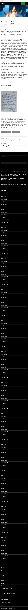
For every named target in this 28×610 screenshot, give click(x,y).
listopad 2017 (4, 465)
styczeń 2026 (4, 212)
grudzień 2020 (4, 369)
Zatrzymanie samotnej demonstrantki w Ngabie (12, 139)
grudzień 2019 (4, 400)
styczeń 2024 (4, 274)
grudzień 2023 (4, 276)
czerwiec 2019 (4, 416)
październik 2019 (5, 406)
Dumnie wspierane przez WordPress (8, 608)
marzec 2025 (4, 238)
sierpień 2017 (4, 473)
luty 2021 (3, 364)
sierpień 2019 (4, 411)
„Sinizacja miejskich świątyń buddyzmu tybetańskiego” (14, 171)
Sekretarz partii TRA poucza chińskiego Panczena (12, 182)
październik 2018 (5, 437)
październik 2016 (5, 499)
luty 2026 (3, 209)
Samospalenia (16, 132)
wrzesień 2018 (4, 439)
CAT (2, 570)
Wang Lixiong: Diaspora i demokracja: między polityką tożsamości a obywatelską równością (13, 175)
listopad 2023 (4, 279)
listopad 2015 (4, 527)
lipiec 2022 (3, 320)
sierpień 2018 (4, 442)
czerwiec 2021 (4, 354)
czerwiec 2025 (4, 230)
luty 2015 (3, 550)
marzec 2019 (4, 424)
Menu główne (26, 3)
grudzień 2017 (4, 462)
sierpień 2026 (4, 194)
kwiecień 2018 (4, 452)
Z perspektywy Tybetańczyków (11, 19)
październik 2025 (5, 220)
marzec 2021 (4, 362)
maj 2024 (3, 263)
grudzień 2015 (4, 524)
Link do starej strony (5, 602)
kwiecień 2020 (4, 390)
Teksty (2, 19)
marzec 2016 (4, 517)
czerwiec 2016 (4, 509)
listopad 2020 (4, 372)
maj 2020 (3, 387)
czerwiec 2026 (4, 199)
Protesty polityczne (6, 132)
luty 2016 (3, 519)
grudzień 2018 (4, 431)
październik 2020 (5, 375)
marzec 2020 (4, 393)
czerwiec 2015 (4, 540)
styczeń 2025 (4, 243)
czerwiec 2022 (4, 323)
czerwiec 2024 (4, 261)
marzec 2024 (4, 269)
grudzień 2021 (4, 338)
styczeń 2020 (4, 398)
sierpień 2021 (4, 349)
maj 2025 (3, 232)
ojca (22, 124)
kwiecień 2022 (4, 328)
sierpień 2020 (4, 380)
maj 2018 (3, 449)
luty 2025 (3, 240)
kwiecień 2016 (4, 514)
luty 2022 (3, 333)
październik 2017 (5, 468)
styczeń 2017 (4, 491)
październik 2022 (5, 313)
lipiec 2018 (3, 444)
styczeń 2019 (4, 429)
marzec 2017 (4, 486)
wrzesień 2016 (4, 501)
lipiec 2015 (3, 537)
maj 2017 (3, 480)
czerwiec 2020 (4, 385)
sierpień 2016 (4, 504)
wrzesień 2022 (4, 315)
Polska (2, 575)
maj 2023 (3, 294)
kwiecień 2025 (4, 235)
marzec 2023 (4, 300)
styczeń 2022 (4, 336)
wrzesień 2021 (4, 346)
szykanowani (14, 122)
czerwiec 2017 (4, 478)
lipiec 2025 (3, 227)
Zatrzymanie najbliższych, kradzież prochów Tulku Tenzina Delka (13, 145)
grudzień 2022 (4, 307)
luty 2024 (3, 271)
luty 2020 (3, 395)
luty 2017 (3, 488)
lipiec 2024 (3, 258)
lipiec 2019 (3, 413)
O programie (3, 156)
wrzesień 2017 (4, 470)
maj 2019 (3, 418)
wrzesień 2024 (4, 253)
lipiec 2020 (3, 382)
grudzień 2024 (4, 245)
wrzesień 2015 (4, 532)
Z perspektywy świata (6, 591)
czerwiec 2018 (4, 447)
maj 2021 (3, 356)
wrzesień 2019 (4, 408)
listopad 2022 (4, 310)
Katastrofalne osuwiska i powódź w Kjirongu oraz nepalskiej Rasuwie (12, 178)
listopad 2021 (4, 341)
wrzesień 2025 (4, 222)
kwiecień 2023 (4, 297)
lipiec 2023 (3, 289)
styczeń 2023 (4, 305)
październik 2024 (5, 251)
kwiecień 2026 (4, 204)
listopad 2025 (4, 217)
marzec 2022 (4, 331)
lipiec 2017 (3, 475)
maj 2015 (3, 542)
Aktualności (3, 567)
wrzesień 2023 (4, 284)
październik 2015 (5, 530)
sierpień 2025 (4, 225)
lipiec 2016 (3, 506)
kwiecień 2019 (4, 421)
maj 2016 (3, 511)
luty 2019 (3, 426)
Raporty (2, 578)
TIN (1, 585)
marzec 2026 (4, 207)
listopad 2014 (4, 558)
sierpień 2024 (4, 256)
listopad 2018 (4, 434)
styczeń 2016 (4, 522)
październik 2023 (5, 282)
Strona (2, 580)
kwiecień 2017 (4, 483)
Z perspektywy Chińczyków (7, 588)
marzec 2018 (4, 455)
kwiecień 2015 (4, 545)
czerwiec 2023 (4, 292)
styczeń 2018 (4, 460)
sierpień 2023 (4, 287)
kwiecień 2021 (4, 359)
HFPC (2, 573)
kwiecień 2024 (4, 266)
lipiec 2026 (3, 196)
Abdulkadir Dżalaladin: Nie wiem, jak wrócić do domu (13, 184)
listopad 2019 (4, 403)
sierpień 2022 (4, 318)
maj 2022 (3, 325)
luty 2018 (3, 457)
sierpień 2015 (4, 535)
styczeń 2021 (4, 367)
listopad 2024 (4, 248)
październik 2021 (5, 344)
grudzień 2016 (4, 493)
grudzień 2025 (4, 214)
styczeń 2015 (4, 553)
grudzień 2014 (4, 555)
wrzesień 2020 (4, 377)
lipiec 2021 (3, 351)
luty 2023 (3, 302)
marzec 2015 (4, 548)
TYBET (3, 4)
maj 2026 (3, 201)
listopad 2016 (4, 496)
